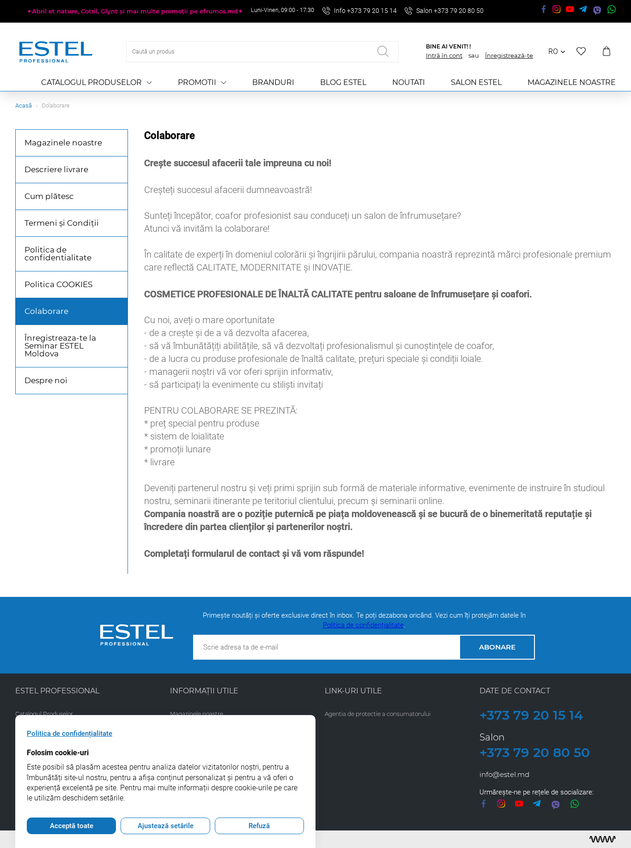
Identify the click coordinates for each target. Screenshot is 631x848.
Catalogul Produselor (91, 82)
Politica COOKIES (58, 284)
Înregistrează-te (509, 55)
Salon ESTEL (476, 82)
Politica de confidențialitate (363, 625)
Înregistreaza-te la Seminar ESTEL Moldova (60, 345)
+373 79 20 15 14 (531, 715)
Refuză (259, 826)
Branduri (273, 82)
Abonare (497, 647)
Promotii (197, 82)
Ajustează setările (166, 826)
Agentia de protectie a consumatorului (378, 713)
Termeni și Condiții (61, 223)
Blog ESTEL (343, 82)
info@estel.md (504, 774)
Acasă (23, 105)
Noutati (408, 82)
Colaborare (46, 311)
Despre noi (45, 380)
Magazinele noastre (572, 82)
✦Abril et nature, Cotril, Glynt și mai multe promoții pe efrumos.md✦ (135, 11)
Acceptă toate (71, 826)
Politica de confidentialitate (57, 253)
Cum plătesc (49, 196)
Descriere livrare (56, 169)
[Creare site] (602, 839)
